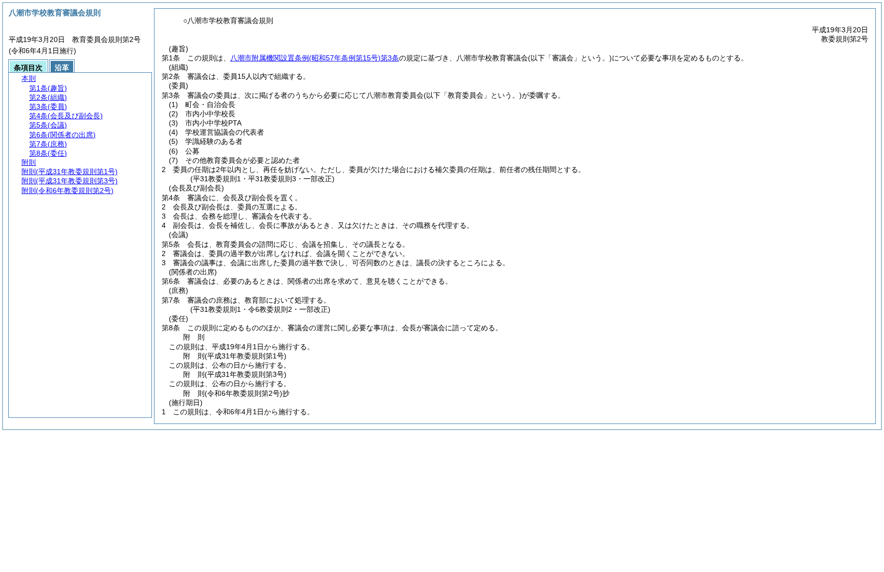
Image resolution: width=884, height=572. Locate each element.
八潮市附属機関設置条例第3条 (314, 58)
